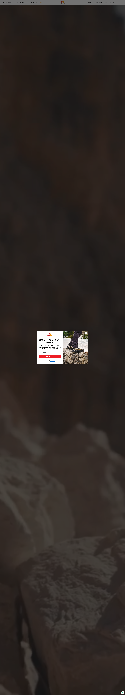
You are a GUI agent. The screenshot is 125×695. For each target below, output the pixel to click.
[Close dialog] (86, 333)
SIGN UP (49, 357)
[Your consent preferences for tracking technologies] (122, 692)
